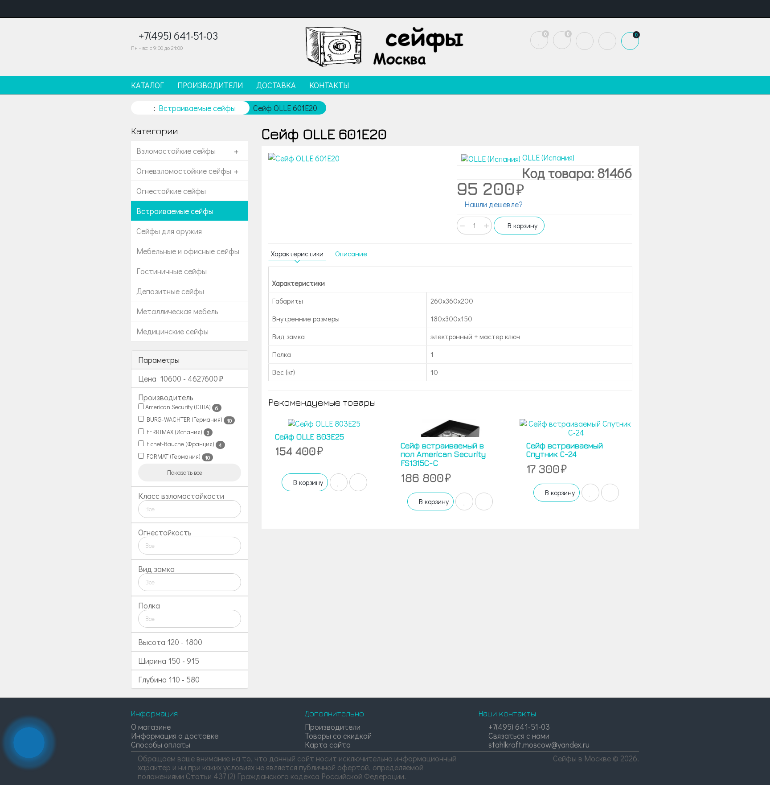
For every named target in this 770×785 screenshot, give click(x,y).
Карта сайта (328, 744)
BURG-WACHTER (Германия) (188, 419)
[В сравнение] (358, 482)
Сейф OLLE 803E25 (309, 436)
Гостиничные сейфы (171, 271)
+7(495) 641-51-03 (518, 726)
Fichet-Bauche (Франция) (183, 444)
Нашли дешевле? (493, 204)
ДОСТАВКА (276, 85)
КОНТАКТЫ (329, 85)
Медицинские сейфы (172, 331)
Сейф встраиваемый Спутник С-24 (564, 450)
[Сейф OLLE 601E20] (356, 158)
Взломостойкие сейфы (176, 150)
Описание (351, 253)
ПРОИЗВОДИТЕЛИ (210, 85)
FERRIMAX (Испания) (176, 431)
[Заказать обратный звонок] (29, 742)
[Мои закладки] (539, 40)
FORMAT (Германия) (177, 456)
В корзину (521, 225)
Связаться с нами (518, 735)
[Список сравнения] (562, 40)
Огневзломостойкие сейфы (183, 170)
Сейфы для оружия (169, 231)
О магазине (151, 726)
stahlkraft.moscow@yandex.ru (538, 744)
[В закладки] (339, 482)
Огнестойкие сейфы (171, 190)
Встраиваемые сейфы (174, 210)
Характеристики (297, 253)
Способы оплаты (160, 744)
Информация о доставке (174, 735)
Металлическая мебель (177, 311)
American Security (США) (181, 407)
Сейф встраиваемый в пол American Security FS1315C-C (443, 454)
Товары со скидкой (338, 735)
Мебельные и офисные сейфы (187, 251)
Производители (332, 726)
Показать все (185, 472)
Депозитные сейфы (170, 291)
